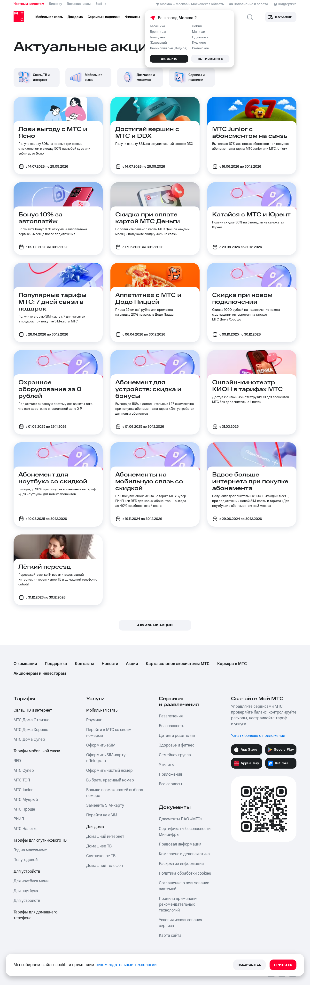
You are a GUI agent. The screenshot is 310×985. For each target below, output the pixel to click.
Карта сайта (170, 935)
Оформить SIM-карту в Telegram (105, 758)
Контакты (84, 664)
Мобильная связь (101, 710)
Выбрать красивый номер (110, 780)
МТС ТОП (22, 780)
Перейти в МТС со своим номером (109, 733)
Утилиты (167, 765)
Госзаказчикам (79, 3)
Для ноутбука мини (31, 881)
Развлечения (171, 716)
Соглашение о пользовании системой (184, 886)
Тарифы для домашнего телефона (35, 915)
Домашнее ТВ (99, 846)
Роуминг (94, 720)
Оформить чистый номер (109, 770)
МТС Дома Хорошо (31, 730)
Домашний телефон (104, 866)
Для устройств (27, 871)
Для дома (95, 827)
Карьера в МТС (232, 664)
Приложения (170, 774)
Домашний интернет (105, 836)
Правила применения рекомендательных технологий (178, 904)
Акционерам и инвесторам (40, 673)
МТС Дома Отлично (31, 720)
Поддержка (56, 664)
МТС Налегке (26, 829)
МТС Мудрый (26, 800)
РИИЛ (19, 819)
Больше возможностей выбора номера (114, 793)
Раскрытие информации (181, 864)
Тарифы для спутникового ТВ (40, 840)
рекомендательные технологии (126, 965)
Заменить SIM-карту (105, 805)
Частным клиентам (29, 3)
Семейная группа (175, 755)
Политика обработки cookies (185, 873)
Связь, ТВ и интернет (33, 710)
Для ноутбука (26, 891)
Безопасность (171, 726)
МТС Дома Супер (29, 739)
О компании (25, 664)
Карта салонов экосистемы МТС (177, 664)
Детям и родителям (177, 736)
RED (17, 761)
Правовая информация (180, 844)
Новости (110, 664)
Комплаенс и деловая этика (184, 854)
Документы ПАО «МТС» (180, 819)
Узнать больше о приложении (258, 736)
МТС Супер (24, 770)
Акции (132, 664)
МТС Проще (24, 809)
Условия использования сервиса (180, 923)
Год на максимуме (30, 850)
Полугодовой (26, 860)
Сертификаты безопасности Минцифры (184, 831)
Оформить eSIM (101, 745)
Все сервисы (170, 784)
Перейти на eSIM (101, 815)
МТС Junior (23, 790)
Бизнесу (55, 3)
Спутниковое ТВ (101, 856)
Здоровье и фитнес (176, 745)
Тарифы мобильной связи (37, 751)
